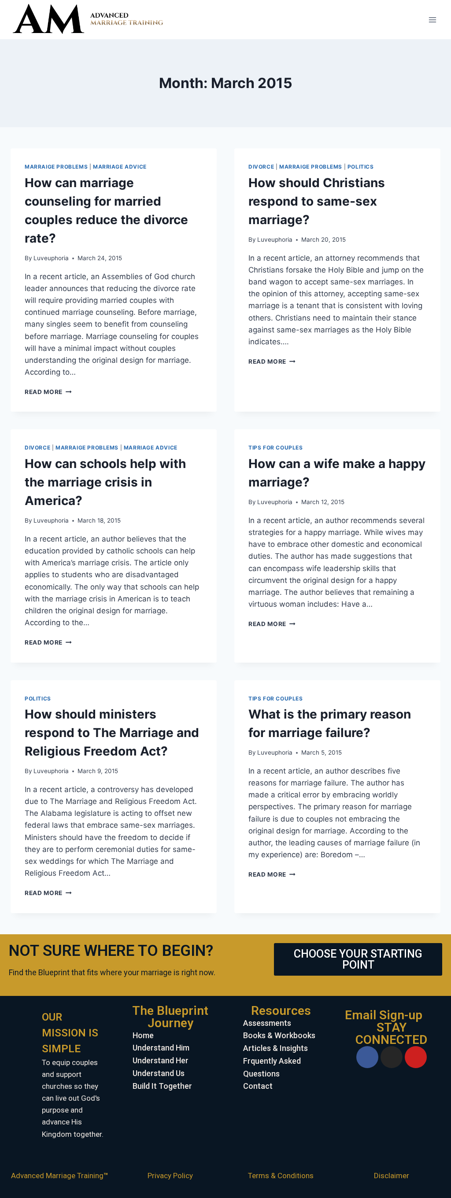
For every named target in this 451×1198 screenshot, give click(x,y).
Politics (360, 166)
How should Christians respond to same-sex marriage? (316, 201)
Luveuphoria (51, 258)
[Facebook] (367, 1057)
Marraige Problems (56, 166)
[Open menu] (432, 19)
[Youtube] (416, 1057)
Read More (48, 391)
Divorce (261, 166)
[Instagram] (392, 1057)
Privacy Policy (170, 1175)
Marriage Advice (120, 166)
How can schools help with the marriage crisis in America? (105, 482)
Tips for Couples (275, 447)
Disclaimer (391, 1175)
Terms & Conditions (281, 1175)
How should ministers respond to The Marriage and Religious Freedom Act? (112, 733)
